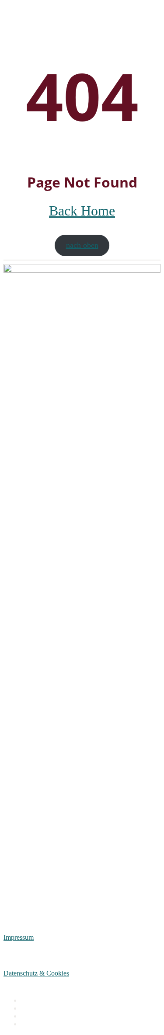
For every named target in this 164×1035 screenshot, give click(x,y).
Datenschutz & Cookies (36, 973)
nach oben (82, 245)
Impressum (18, 937)
